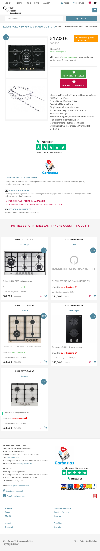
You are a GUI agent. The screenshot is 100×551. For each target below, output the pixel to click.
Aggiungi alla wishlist (73, 85)
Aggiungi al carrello (73, 76)
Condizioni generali (61, 512)
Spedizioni (58, 523)
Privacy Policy (79, 541)
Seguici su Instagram (16, 496)
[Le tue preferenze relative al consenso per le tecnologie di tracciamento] (2, 413)
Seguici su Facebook (14, 491)
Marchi (28, 3)
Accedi (67, 3)
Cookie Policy (91, 541)
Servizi (36, 3)
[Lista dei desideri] (90, 5)
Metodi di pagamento (62, 508)
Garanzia (46, 3)
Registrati (80, 3)
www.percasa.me (24, 463)
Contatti (18, 3)
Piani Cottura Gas (91, 27)
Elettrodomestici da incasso (73, 27)
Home (58, 27)
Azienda (8, 3)
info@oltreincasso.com (19, 485)
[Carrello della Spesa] (95, 3)
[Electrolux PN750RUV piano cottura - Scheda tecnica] (26, 99)
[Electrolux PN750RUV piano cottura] (26, 58)
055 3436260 (13, 457)
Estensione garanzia (86, 39)
